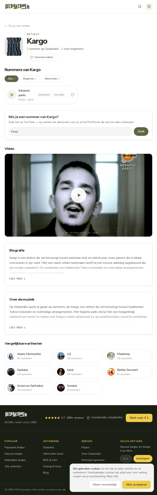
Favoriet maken (44, 57)
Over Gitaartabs (91, 454)
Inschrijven (143, 458)
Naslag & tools (52, 466)
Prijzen (85, 447)
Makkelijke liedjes (15, 460)
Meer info (112, 476)
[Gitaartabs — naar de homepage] (17, 6)
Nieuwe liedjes (14, 454)
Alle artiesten (13, 466)
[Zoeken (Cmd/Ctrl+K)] (139, 6)
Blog (46, 473)
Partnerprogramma (93, 460)
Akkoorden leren (53, 454)
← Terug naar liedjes (17, 26)
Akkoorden (52, 78)
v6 (64, 489)
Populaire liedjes (15, 447)
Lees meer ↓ (17, 278)
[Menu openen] (149, 6)
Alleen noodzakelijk (105, 484)
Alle (11, 78)
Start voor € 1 (139, 418)
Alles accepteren (136, 484)
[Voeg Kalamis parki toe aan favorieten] (72, 94)
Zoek (141, 131)
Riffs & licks (50, 460)
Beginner (29, 78)
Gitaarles (48, 447)
